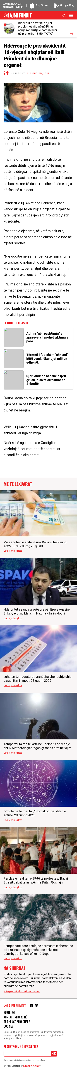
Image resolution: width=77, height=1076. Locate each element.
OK (54, 1053)
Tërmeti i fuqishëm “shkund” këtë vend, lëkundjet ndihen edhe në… (47, 358)
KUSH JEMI (9, 1012)
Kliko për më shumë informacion (22, 991)
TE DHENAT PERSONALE (17, 1021)
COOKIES (8, 1026)
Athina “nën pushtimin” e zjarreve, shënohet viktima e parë (47, 337)
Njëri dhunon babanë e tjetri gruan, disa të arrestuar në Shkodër (46, 380)
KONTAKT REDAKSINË (15, 1017)
